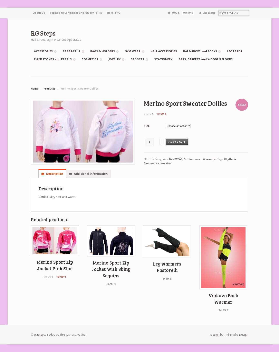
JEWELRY (114, 59)
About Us (39, 13)
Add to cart (177, 141)
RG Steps (43, 33)
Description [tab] (54, 174)
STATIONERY (163, 59)
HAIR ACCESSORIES (164, 51)
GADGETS (137, 59)
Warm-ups (210, 159)
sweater (165, 163)
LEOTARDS (234, 51)
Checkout (209, 13)
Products (49, 88)
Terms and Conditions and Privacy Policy (76, 13)
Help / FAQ (113, 13)
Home (34, 88)
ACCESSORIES (43, 51)
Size (147, 126)
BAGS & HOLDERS (102, 51)
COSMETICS (90, 59)
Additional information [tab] (90, 174)
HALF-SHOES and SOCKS (200, 51)
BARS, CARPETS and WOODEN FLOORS (206, 59)
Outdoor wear (193, 159)
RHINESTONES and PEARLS (53, 59)
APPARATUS (71, 51)
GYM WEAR (132, 51)
